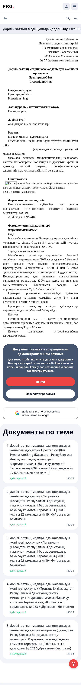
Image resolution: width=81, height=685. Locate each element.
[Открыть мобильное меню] (74, 6)
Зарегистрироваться (40, 394)
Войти (40, 382)
